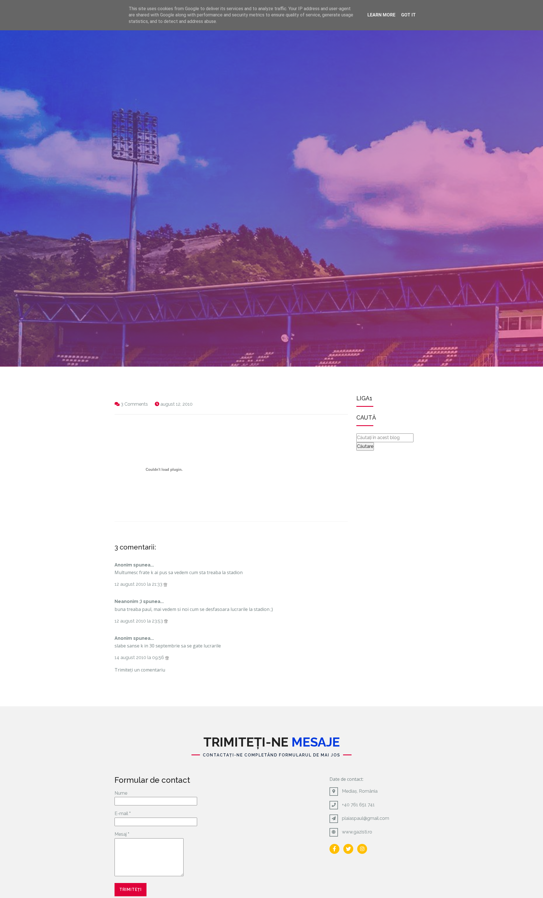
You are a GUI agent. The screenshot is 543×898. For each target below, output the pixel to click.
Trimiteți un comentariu (140, 670)
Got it (408, 15)
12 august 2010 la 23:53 (139, 621)
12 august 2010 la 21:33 (139, 584)
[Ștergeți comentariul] (165, 584)
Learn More (381, 15)
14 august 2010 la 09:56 (140, 657)
